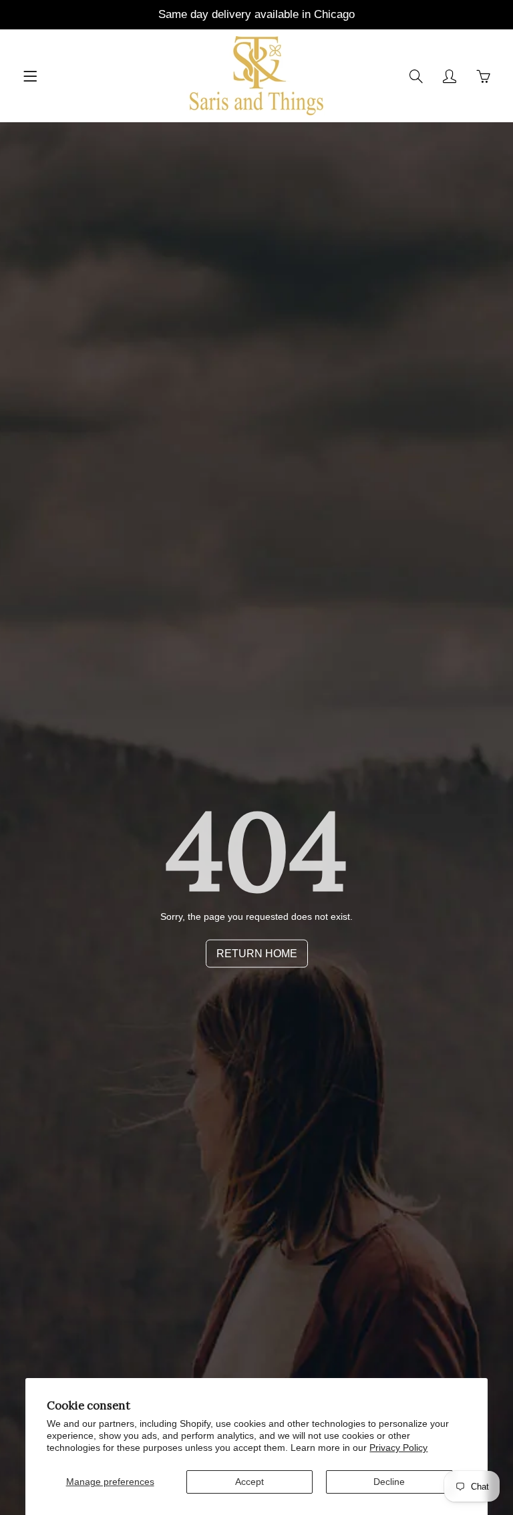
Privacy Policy (398, 1447)
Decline (389, 1481)
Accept (249, 1481)
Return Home (256, 953)
